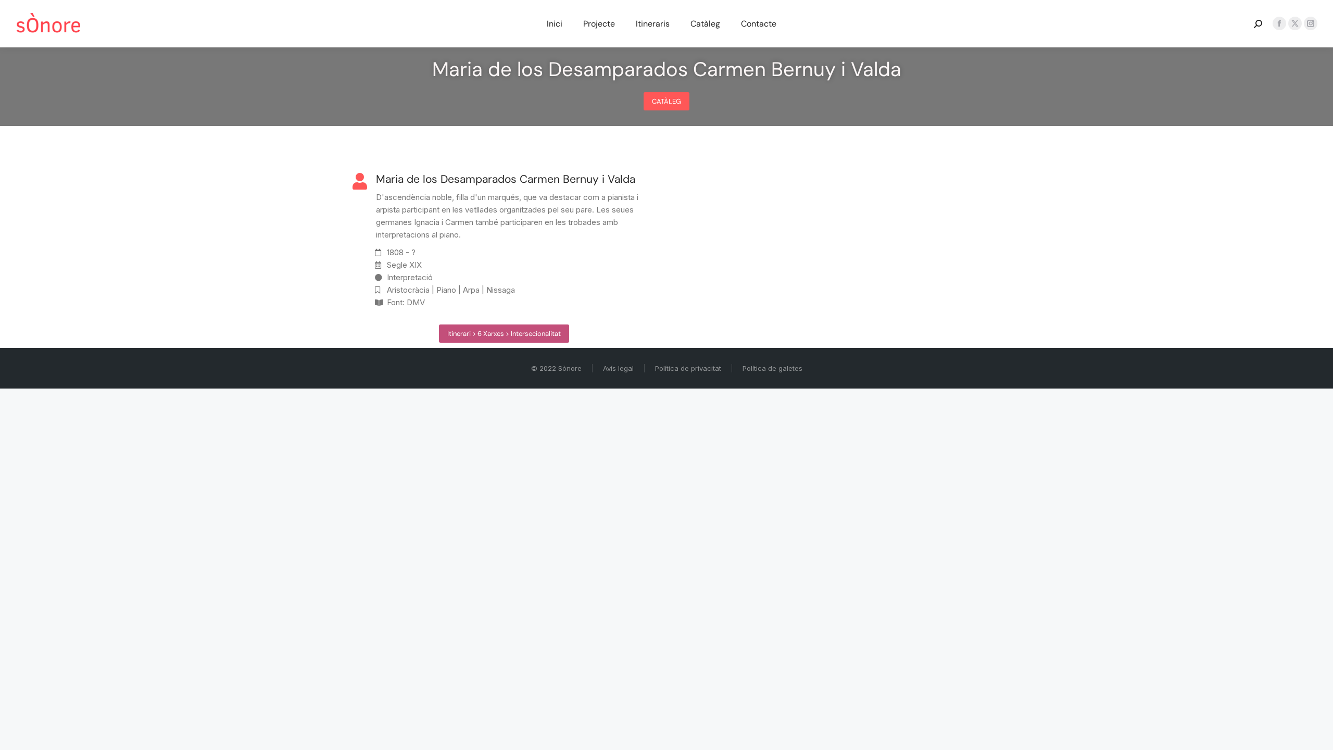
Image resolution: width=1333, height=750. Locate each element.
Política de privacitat (688, 368)
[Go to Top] (1317, 734)
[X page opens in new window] (1295, 23)
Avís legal (618, 368)
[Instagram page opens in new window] (1310, 23)
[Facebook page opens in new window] (1279, 23)
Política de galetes (772, 368)
